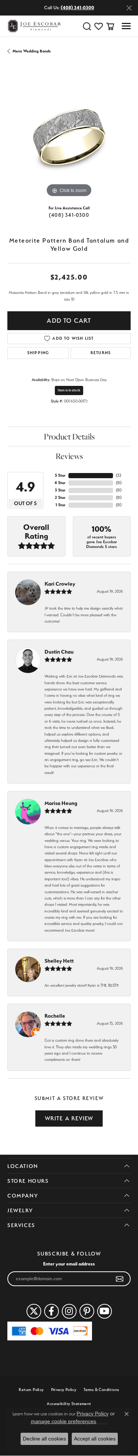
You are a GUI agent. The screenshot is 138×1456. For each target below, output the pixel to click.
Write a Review (69, 1118)
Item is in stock (69, 390)
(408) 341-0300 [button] (77, 7)
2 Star (60, 497)
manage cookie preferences (63, 1421)
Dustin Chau (59, 651)
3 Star (60, 490)
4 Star (60, 482)
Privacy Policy (64, 1389)
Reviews (69, 456)
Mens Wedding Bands (32, 51)
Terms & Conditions (101, 1389)
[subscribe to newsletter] (120, 1278)
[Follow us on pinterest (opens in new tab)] (86, 1311)
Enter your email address (69, 1264)
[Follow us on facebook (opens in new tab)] (51, 1311)
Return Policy (31, 1389)
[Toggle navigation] (126, 26)
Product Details (69, 436)
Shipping (38, 352)
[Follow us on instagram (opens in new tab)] (69, 1311)
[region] (69, 137)
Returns (101, 352)
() (118, 475)
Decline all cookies (44, 1439)
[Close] (129, 8)
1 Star (61, 505)
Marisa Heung (61, 803)
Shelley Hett (59, 960)
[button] (87, 26)
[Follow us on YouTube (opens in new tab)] (104, 1311)
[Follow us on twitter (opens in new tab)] (33, 1311)
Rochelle (55, 1016)
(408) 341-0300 (69, 215)
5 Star (60, 475)
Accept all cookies (95, 1439)
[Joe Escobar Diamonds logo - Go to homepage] (34, 26)
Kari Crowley (60, 583)
